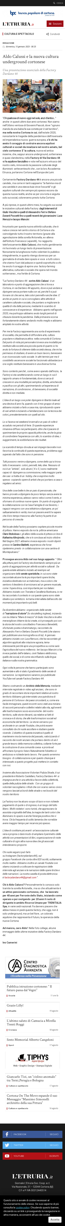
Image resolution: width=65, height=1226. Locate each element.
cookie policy (22, 1207)
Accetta (55, 1219)
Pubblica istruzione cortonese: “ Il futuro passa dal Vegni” (32, 990)
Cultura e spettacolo (19, 34)
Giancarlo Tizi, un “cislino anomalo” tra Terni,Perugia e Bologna (32, 1081)
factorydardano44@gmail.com (20, 877)
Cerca (60, 3)
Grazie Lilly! (32, 1008)
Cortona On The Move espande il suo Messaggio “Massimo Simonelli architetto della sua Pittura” (32, 1102)
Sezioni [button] (57, 23)
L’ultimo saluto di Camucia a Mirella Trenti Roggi (32, 1025)
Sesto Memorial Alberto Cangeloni (32, 1042)
